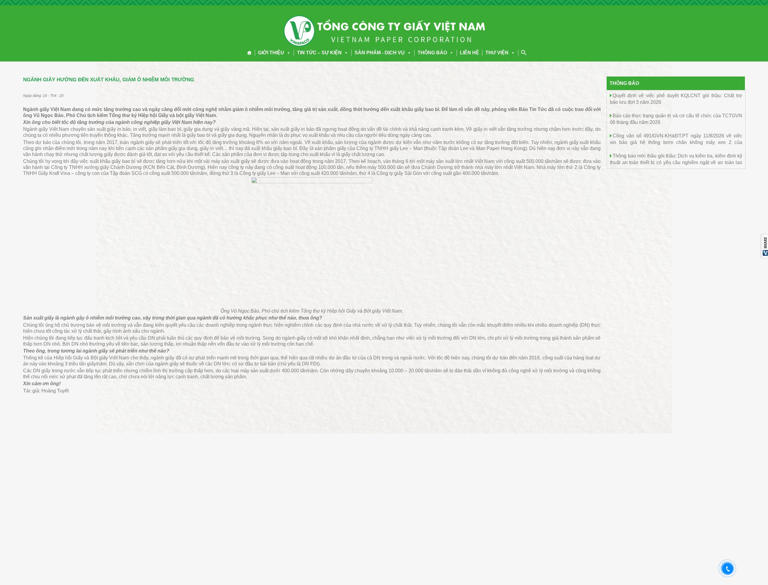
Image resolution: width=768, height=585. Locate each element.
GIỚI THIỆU (271, 52)
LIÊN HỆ (469, 52)
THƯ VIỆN (496, 52)
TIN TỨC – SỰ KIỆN (319, 52)
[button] (287, 52)
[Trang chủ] (249, 53)
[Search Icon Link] (524, 53)
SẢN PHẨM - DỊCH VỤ (380, 52)
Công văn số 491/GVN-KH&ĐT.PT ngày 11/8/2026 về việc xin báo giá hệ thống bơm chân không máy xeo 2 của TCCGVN (676, 142)
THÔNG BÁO (432, 52)
